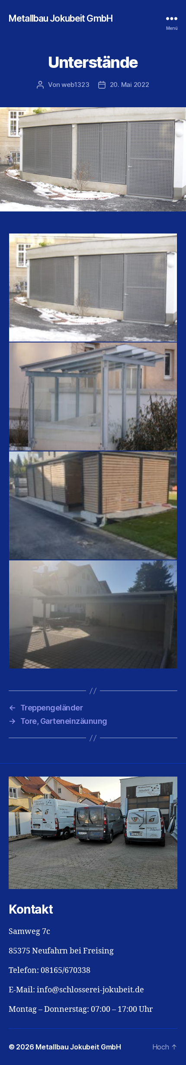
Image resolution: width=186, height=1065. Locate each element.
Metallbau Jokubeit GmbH (60, 18)
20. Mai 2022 (129, 84)
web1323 (75, 84)
